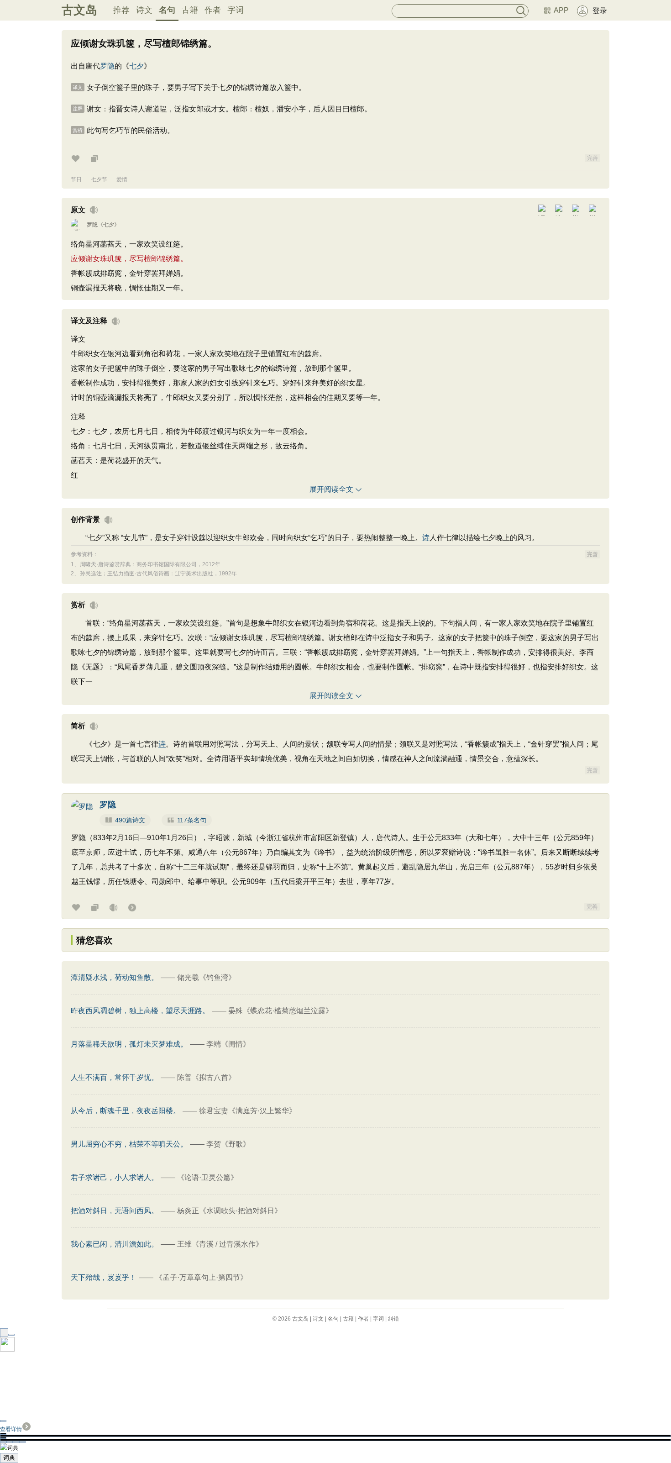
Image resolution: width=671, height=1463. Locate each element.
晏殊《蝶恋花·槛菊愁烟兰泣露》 (280, 1011)
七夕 (136, 66)
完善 (592, 158)
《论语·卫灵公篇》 (207, 1177)
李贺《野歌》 (228, 1144)
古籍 (190, 10)
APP (561, 10)
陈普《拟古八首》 (206, 1077)
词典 (9, 1457)
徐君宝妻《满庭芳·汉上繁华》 (247, 1111)
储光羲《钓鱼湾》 (206, 977)
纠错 (393, 1319)
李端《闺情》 (228, 1044)
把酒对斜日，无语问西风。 (114, 1211)
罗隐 (107, 66)
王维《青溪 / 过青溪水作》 (220, 1244)
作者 (212, 10)
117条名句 (191, 820)
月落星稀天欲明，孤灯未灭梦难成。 (129, 1044)
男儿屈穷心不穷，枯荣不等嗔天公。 (129, 1144)
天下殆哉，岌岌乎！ (103, 1277)
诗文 (144, 10)
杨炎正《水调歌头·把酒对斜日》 (229, 1211)
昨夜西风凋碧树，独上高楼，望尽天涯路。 (140, 1011)
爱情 (121, 179)
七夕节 (99, 179)
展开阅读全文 (331, 489)
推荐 (121, 10)
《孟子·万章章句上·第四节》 (201, 1277)
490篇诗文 (130, 820)
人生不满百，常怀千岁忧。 (114, 1077)
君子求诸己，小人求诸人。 (114, 1177)
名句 (167, 10)
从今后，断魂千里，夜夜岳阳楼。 (125, 1111)
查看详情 (11, 1429)
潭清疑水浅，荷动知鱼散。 (114, 977)
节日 (76, 179)
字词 (235, 10)
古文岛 (79, 10)
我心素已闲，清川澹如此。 (114, 1244)
